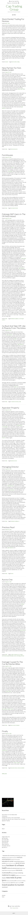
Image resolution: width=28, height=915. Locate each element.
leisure (12, 873)
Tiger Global (8, 691)
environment (4, 655)
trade (20, 401)
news (8, 877)
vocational (5, 887)
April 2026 (4, 842)
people (8, 655)
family (18, 861)
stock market (14, 61)
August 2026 (4, 836)
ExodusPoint (4, 750)
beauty (3, 857)
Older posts (4, 773)
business (14, 857)
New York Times (21, 89)
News (6, 149)
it (9, 872)
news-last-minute (14, 767)
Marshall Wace (10, 485)
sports (12, 882)
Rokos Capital (17, 762)
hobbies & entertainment (13, 868)
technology (19, 655)
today (19, 882)
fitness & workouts (9, 863)
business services (14, 460)
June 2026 (4, 839)
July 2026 (4, 838)
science (15, 655)
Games (14, 863)
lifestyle (16, 873)
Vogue (14, 907)
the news (22, 655)
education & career (8, 861)
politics (15, 880)
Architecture (16, 654)
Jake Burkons (21, 268)
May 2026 (4, 841)
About (3, 828)
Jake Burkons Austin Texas (7, 709)
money (17, 875)
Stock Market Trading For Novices (13, 20)
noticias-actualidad (20, 767)
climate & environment (15, 859)
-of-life (12, 654)
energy (15, 861)
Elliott (12, 167)
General (6, 61)
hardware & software (14, 318)
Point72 (3, 437)
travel (4, 885)
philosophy (11, 655)
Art (18, 654)
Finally (5, 731)
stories (12, 573)
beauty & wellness (9, 857)
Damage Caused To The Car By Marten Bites (12, 663)
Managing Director (10, 466)
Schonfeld (10, 171)
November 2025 (5, 845)
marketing (20, 873)
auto (12, 725)
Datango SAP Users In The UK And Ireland (13, 215)
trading (18, 61)
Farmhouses (7, 155)
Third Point (23, 258)
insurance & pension (11, 870)
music (4, 878)
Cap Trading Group (14, 8)
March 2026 (4, 844)
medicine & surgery (8, 875)
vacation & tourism (15, 885)
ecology (21, 654)
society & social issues (6, 882)
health (4, 868)
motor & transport (16, 725)
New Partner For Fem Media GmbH (11, 69)
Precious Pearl (8, 527)
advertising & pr (18, 855)
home (21, 868)
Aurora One (7, 579)
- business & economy (15, 401)
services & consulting (21, 880)
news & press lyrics (14, 149)
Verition (22, 604)
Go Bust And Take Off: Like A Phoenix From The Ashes (14, 327)
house (5, 870)
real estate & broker (14, 208)
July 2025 (4, 847)
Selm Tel (16, 386)
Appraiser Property (10, 407)
